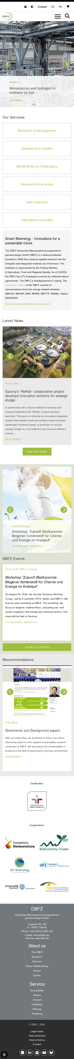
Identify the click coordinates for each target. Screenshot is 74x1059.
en (60, 6)
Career (37, 975)
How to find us (37, 1040)
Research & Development (37, 130)
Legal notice (37, 1031)
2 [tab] (28, 104)
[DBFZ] (7, 16)
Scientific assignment (38, 304)
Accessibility (37, 990)
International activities (37, 220)
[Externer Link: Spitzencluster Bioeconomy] (54, 852)
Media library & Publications (37, 166)
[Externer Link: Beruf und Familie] (37, 810)
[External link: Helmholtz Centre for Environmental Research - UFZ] (54, 874)
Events (37, 970)
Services (37, 961)
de (53, 6)
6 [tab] (49, 104)
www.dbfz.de (42, 938)
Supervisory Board (15, 285)
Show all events (37, 647)
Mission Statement (15, 304)
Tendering (37, 1013)
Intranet (37, 999)
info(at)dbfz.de (41, 935)
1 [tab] (23, 104)
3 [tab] (33, 104)
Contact (37, 1044)
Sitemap (37, 1009)
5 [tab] (44, 104)
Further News (37, 451)
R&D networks (37, 202)
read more (15, 100)
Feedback (37, 1004)
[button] (33, 7)
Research (37, 956)
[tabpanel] (37, 64)
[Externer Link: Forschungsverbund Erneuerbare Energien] (54, 896)
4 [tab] (39, 104)
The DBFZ (37, 952)
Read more (12, 439)
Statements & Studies (37, 148)
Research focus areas (37, 184)
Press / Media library (37, 966)
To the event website (26, 546)
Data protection (37, 1035)
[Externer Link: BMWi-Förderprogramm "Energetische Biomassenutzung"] (19, 852)
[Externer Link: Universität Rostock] (19, 896)
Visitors (37, 995)
